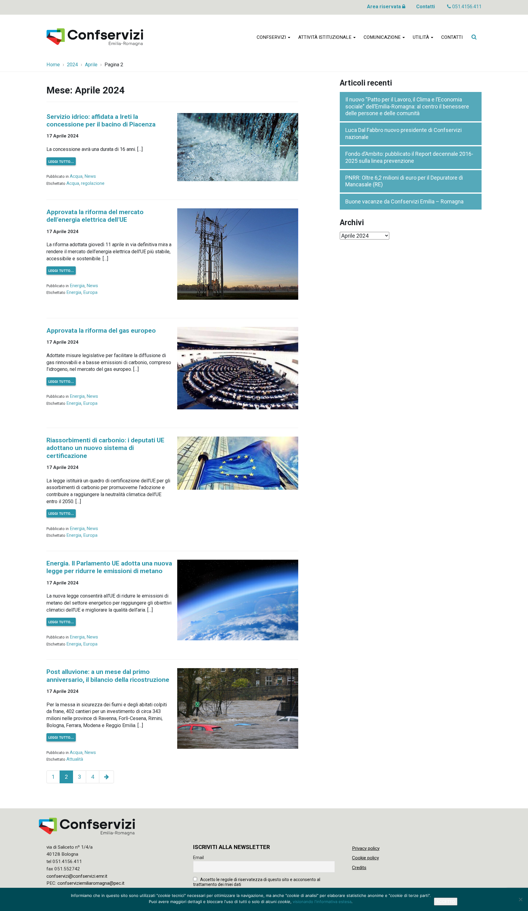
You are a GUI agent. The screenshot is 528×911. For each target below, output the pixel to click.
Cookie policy (365, 858)
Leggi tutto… (61, 161)
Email (198, 857)
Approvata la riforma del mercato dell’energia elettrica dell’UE (95, 215)
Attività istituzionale (325, 37)
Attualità (74, 759)
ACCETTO (445, 901)
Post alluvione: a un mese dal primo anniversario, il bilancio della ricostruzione (107, 675)
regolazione (93, 183)
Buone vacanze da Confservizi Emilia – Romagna (404, 201)
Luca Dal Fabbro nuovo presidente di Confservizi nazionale (403, 133)
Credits (359, 867)
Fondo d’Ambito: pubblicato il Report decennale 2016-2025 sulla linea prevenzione (409, 157)
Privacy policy (366, 848)
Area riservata (384, 6)
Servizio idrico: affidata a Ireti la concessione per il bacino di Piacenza (101, 120)
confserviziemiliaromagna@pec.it (90, 883)
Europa (90, 292)
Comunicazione (383, 37)
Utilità (421, 37)
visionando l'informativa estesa (322, 901)
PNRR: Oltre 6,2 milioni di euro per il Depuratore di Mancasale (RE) (404, 181)
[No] (520, 899)
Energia (77, 285)
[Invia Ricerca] (474, 37)
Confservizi (272, 37)
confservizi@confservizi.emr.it (76, 876)
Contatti (425, 6)
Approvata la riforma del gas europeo (101, 330)
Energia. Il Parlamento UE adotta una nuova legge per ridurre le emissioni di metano (109, 567)
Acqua (76, 176)
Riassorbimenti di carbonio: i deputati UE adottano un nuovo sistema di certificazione (105, 448)
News (90, 176)
